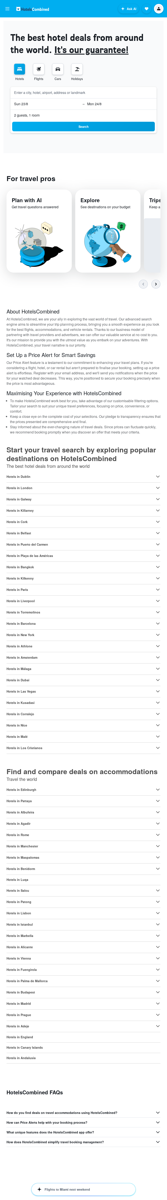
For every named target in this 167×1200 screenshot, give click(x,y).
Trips (155, 200)
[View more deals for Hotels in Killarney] (157, 510)
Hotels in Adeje (18, 1026)
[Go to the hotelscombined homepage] (33, 9)
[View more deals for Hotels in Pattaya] (157, 800)
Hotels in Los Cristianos (24, 748)
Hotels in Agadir (18, 823)
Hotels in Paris (17, 589)
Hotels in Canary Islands (25, 1047)
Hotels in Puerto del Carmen (27, 544)
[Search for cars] (57, 69)
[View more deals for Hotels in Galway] (157, 499)
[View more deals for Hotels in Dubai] (157, 680)
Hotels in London (19, 488)
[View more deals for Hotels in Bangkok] (157, 567)
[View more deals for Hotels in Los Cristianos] (157, 747)
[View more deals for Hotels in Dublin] (157, 476)
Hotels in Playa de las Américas (30, 555)
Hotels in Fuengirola (22, 969)
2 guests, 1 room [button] (27, 115)
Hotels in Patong (19, 902)
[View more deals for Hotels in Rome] (157, 834)
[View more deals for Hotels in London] (157, 487)
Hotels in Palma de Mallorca (27, 981)
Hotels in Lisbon (19, 913)
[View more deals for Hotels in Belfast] (157, 533)
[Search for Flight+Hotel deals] (77, 69)
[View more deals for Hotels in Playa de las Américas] (157, 555)
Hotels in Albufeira (20, 812)
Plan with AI (27, 200)
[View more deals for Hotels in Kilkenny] (157, 578)
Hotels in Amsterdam (22, 657)
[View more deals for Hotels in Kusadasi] (157, 702)
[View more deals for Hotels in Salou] (157, 890)
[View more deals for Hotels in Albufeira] (157, 812)
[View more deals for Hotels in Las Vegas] (157, 691)
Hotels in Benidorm (21, 869)
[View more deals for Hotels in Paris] (157, 589)
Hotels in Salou (18, 890)
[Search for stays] (19, 69)
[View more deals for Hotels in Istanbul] (157, 924)
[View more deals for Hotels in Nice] (157, 725)
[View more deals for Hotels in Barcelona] (157, 623)
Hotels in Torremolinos (23, 612)
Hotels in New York (20, 635)
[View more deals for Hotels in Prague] (157, 1014)
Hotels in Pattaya (19, 801)
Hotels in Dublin (18, 476)
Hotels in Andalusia (21, 1058)
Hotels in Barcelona (21, 623)
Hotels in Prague (19, 1015)
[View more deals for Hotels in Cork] (157, 521)
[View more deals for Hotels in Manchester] (157, 846)
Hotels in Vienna (19, 958)
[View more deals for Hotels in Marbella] (157, 935)
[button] (7, 8)
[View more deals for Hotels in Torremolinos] (157, 612)
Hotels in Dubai (18, 680)
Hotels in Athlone (19, 646)
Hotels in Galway (19, 499)
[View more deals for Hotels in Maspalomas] (157, 857)
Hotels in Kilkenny (20, 578)
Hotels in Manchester (22, 846)
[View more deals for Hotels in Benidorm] (157, 868)
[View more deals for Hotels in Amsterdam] (157, 657)
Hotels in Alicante (20, 947)
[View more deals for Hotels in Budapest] (157, 992)
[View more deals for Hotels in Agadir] (157, 823)
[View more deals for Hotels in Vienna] (157, 958)
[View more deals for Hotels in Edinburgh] (157, 789)
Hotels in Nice (17, 725)
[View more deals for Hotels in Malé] (157, 736)
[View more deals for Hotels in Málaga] (157, 668)
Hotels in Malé (17, 736)
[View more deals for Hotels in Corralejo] (157, 714)
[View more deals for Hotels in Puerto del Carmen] (157, 544)
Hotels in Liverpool (21, 601)
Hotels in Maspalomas (23, 857)
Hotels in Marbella (20, 935)
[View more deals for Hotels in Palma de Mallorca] (157, 980)
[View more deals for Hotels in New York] (157, 634)
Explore (90, 200)
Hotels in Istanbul (20, 924)
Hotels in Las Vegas (21, 691)
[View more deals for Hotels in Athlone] (157, 646)
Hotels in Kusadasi (21, 702)
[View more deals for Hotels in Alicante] (157, 947)
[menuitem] (19, 72)
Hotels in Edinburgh (21, 789)
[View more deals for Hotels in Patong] (157, 901)
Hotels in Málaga (19, 669)
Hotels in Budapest (21, 992)
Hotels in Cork (17, 522)
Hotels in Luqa (17, 879)
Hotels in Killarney (20, 510)
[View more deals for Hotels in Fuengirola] (157, 969)
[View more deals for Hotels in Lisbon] (157, 913)
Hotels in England (20, 1037)
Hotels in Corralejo (20, 714)
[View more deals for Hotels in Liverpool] (157, 600)
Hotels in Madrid (19, 1003)
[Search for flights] (38, 69)
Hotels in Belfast (19, 533)
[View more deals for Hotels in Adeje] (157, 1026)
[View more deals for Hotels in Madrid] (157, 1003)
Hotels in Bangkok (20, 567)
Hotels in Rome (18, 835)
